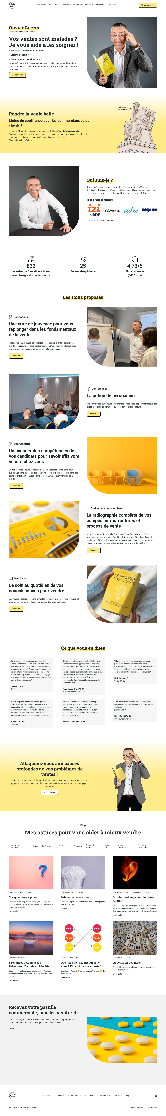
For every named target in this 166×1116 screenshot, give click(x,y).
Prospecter (78, 846)
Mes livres (113, 5)
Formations (41, 5)
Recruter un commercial (72, 5)
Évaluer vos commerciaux (95, 5)
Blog (127, 1096)
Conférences (54, 5)
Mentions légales (137, 1107)
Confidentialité (152, 1107)
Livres (35, 846)
